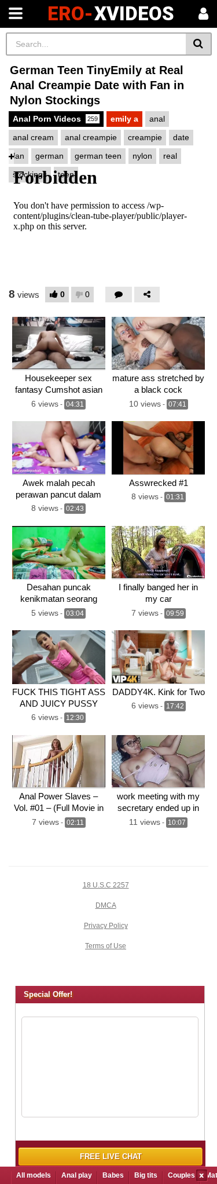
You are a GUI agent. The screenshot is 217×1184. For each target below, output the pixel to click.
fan (18, 155)
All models (33, 1175)
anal (157, 118)
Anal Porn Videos (55, 118)
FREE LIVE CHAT (111, 1156)
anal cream (33, 137)
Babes (113, 1175)
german (49, 155)
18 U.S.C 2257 (106, 885)
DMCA (105, 905)
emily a (124, 118)
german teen (98, 155)
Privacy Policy (106, 926)
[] (199, 44)
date (181, 137)
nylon (142, 155)
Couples (181, 1175)
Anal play (76, 1175)
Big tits (145, 1175)
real (170, 155)
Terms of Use (105, 946)
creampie (145, 137)
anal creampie (91, 137)
